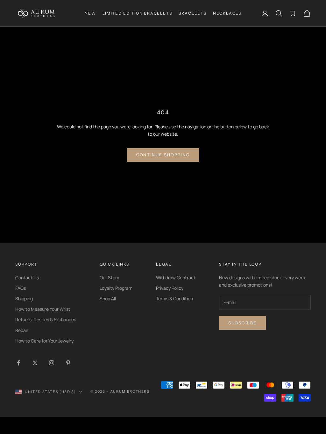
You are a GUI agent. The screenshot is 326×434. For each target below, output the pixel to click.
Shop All (108, 298)
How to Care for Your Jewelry (44, 341)
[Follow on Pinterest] (68, 363)
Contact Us (27, 278)
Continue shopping (163, 155)
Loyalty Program (116, 288)
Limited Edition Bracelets (137, 13)
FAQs (20, 288)
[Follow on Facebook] (18, 363)
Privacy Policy (169, 288)
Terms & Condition (174, 298)
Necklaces (227, 13)
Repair (21, 330)
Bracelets (193, 13)
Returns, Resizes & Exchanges (45, 319)
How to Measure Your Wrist (42, 309)
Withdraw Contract (175, 278)
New (90, 13)
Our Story (109, 278)
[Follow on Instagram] (51, 363)
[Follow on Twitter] (35, 363)
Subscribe (242, 323)
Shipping (24, 298)
